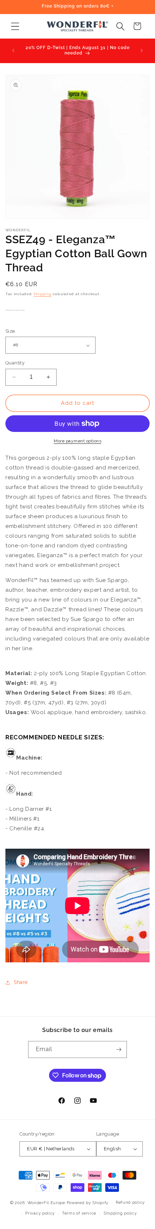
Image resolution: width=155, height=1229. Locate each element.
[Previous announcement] (13, 50)
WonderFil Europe (46, 1202)
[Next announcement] (142, 50)
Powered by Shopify (88, 1202)
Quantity (15, 363)
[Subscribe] (119, 1049)
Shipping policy (120, 1213)
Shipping (43, 294)
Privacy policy (40, 1213)
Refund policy (130, 1202)
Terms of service (79, 1213)
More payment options (77, 440)
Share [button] (21, 982)
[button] (14, 26)
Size (10, 331)
